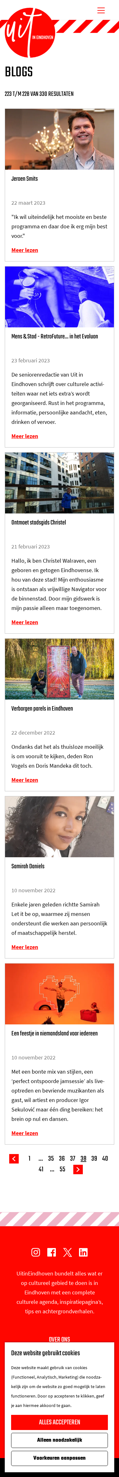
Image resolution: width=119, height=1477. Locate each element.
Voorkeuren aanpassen (59, 1458)
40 (105, 1158)
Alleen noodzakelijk (59, 1440)
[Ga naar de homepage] (30, 33)
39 (94, 1158)
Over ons (59, 1340)
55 (62, 1169)
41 (41, 1169)
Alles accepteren (59, 1422)
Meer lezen (24, 250)
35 (51, 1158)
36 (62, 1158)
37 (73, 1158)
